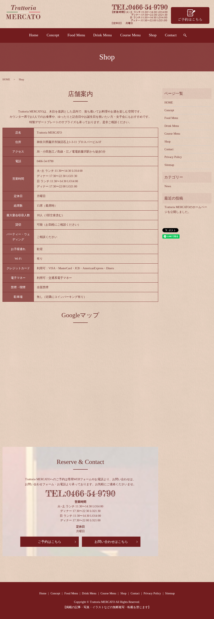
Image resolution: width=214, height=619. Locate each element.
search (185, 35)
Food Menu (76, 35)
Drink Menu (102, 35)
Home (33, 35)
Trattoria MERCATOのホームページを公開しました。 (185, 209)
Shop (153, 35)
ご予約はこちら (49, 541)
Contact (171, 35)
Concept (53, 35)
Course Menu (130, 35)
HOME (6, 79)
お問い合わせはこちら (111, 541)
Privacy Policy (173, 157)
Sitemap (169, 165)
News (167, 186)
